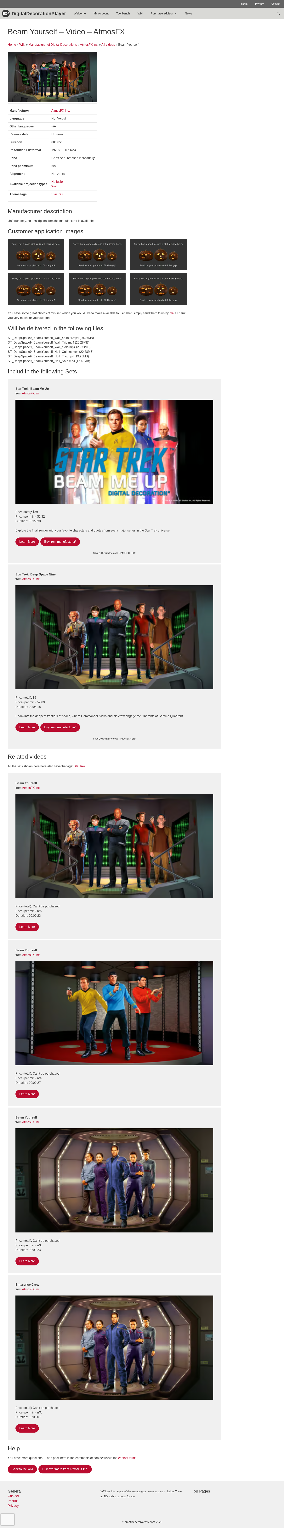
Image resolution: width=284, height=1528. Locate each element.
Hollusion (58, 181)
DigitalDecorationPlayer (39, 13)
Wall (54, 186)
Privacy (259, 3)
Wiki (140, 13)
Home (12, 44)
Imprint (243, 3)
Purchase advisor (162, 13)
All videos (108, 44)
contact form (126, 1458)
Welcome (80, 13)
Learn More (27, 541)
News (188, 13)
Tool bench (123, 13)
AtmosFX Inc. (89, 44)
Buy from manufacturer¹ (60, 541)
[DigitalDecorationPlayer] (7, 13)
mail (172, 313)
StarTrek (57, 194)
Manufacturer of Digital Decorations (53, 44)
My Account (101, 13)
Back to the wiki (22, 1469)
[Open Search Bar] (278, 13)
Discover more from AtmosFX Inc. (65, 1469)
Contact (275, 3)
